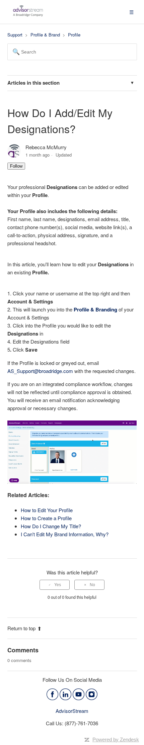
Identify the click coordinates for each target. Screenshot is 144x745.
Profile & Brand (45, 34)
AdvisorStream (72, 710)
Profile (74, 34)
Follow (16, 166)
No (92, 584)
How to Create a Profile (46, 518)
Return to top (21, 628)
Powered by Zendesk (115, 739)
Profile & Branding (96, 309)
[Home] (28, 14)
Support (14, 34)
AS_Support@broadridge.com (40, 370)
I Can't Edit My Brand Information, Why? (65, 534)
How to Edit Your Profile (47, 510)
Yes (57, 584)
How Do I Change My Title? (51, 526)
